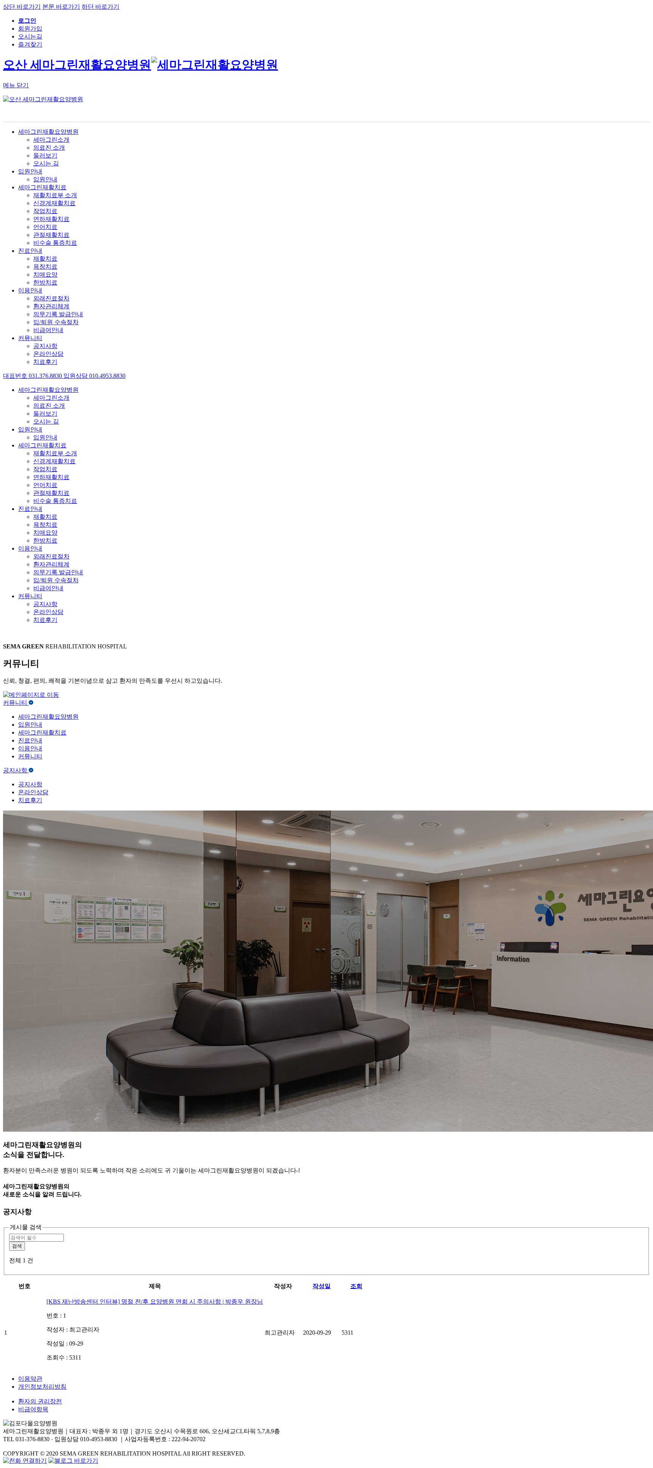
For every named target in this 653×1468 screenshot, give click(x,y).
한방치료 (45, 282)
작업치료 (45, 211)
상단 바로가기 (22, 6)
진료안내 (30, 251)
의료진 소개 (49, 147)
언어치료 (45, 227)
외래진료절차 (51, 298)
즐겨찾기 (30, 44)
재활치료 (45, 258)
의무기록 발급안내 (58, 314)
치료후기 (45, 362)
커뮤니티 (30, 338)
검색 (17, 1246)
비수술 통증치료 (55, 243)
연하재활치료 (51, 219)
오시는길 (30, 36)
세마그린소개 (51, 139)
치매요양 (45, 274)
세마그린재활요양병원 (48, 131)
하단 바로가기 (100, 6)
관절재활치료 (51, 235)
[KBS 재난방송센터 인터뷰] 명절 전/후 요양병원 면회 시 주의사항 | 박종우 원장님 (154, 1301)
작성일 (322, 1286)
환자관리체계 (51, 306)
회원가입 (30, 28)
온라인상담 (48, 354)
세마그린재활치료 (42, 187)
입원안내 (30, 171)
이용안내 (30, 290)
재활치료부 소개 (55, 195)
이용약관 (30, 1378)
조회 (356, 1286)
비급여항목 (33, 1409)
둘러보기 (45, 155)
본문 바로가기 (61, 6)
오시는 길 (46, 163)
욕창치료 (45, 266)
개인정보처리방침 (42, 1386)
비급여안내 (48, 330)
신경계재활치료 (54, 203)
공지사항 (45, 346)
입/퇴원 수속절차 (56, 322)
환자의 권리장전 (40, 1401)
